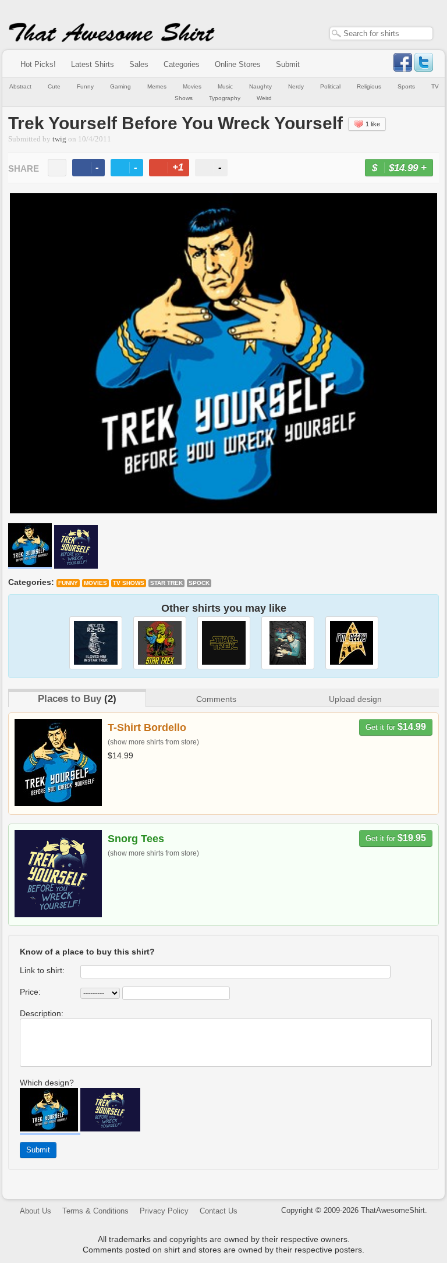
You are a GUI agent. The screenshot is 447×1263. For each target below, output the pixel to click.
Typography (224, 98)
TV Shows (128, 583)
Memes (156, 86)
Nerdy (296, 86)
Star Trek (166, 583)
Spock (199, 583)
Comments (216, 699)
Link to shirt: (42, 970)
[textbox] (381, 33)
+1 (174, 169)
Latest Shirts (92, 64)
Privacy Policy (164, 1211)
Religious (369, 86)
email (57, 167)
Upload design (355, 699)
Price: (30, 991)
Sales (138, 64)
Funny (85, 86)
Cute (54, 86)
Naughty (260, 86)
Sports (406, 86)
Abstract (20, 86)
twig (59, 139)
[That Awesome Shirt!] (111, 39)
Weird (264, 98)
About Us (35, 1211)
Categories (182, 64)
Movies (192, 86)
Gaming (120, 86)
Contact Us (218, 1211)
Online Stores (238, 64)
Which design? (47, 1082)
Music (225, 86)
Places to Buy (69, 698)
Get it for (396, 727)
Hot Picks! (38, 64)
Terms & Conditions (95, 1211)
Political (330, 86)
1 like (373, 123)
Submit (288, 64)
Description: (41, 1013)
